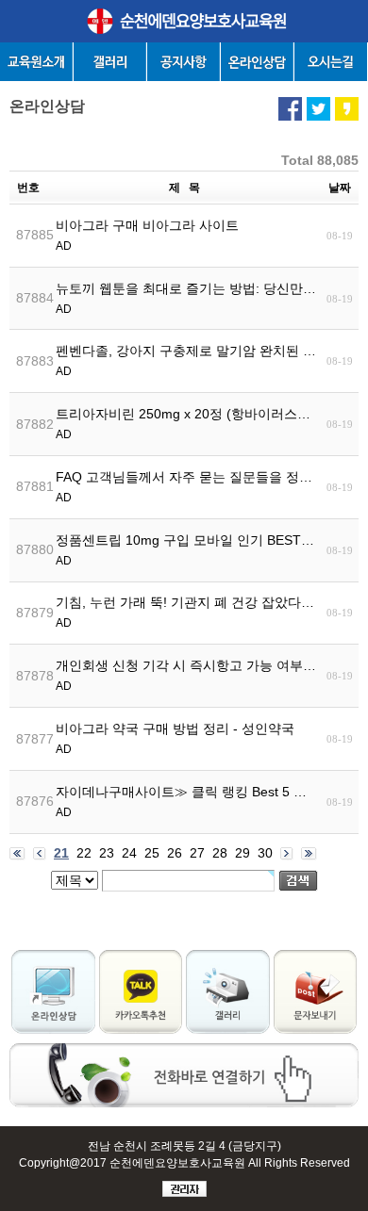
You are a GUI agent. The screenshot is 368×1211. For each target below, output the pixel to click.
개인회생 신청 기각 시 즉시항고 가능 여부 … (187, 675)
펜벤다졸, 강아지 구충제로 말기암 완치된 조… (187, 360)
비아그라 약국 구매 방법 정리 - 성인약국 (175, 738)
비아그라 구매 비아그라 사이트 (147, 235)
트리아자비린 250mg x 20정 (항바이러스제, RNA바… (187, 423)
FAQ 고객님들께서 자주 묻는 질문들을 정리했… (187, 486)
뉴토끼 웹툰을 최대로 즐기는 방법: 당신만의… (187, 298)
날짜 (339, 187)
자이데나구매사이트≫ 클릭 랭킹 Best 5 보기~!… (187, 801)
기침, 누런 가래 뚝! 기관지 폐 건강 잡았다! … (187, 612)
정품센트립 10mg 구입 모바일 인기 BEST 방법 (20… (187, 549)
